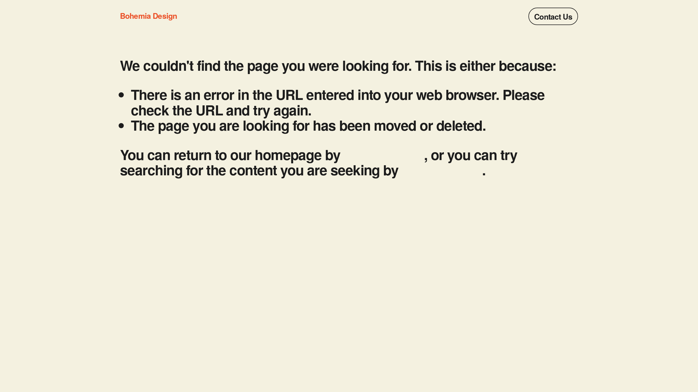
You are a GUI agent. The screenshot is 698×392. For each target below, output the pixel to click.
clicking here (384, 154)
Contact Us (553, 16)
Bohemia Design (148, 15)
